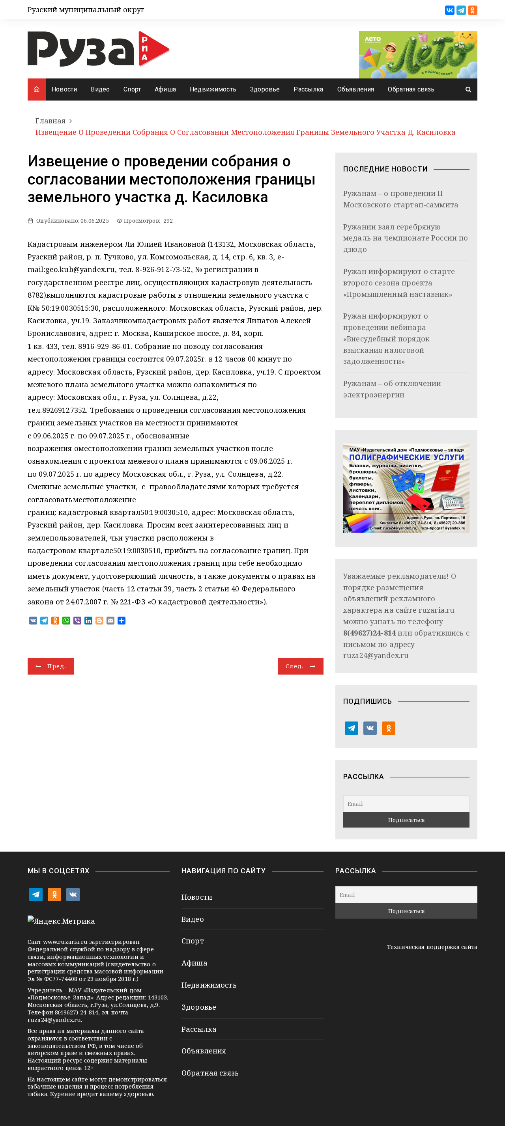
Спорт (132, 89)
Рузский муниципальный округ (86, 9)
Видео (100, 89)
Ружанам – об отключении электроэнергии (392, 388)
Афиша (165, 89)
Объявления (355, 89)
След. (295, 666)
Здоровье (265, 89)
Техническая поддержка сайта (432, 947)
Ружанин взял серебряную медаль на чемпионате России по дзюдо (405, 238)
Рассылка (308, 89)
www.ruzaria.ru (65, 941)
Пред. (56, 666)
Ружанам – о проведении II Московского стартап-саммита (400, 198)
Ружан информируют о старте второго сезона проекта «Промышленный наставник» (399, 283)
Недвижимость (213, 89)
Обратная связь (411, 89)
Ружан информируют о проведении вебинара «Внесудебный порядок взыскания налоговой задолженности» (386, 338)
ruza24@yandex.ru (376, 655)
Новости (64, 89)
